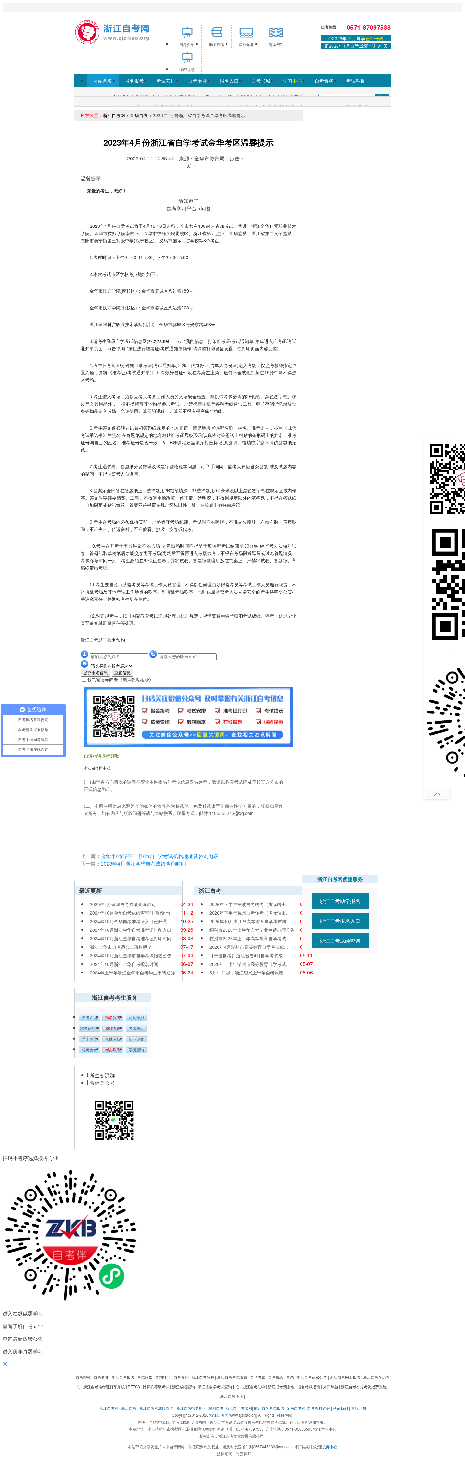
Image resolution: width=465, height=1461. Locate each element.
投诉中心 (329, 1446)
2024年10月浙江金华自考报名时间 (124, 964)
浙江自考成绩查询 (340, 940)
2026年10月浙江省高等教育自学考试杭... (249, 921)
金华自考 (139, 115)
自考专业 (197, 81)
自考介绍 (89, 1018)
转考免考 (89, 1050)
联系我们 (340, 1408)
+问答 (204, 208)
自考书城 (260, 81)
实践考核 (113, 1039)
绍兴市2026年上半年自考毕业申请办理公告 (252, 930)
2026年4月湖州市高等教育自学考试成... (248, 947)
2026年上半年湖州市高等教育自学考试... (249, 964)
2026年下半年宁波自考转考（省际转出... (249, 904)
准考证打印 (89, 1028)
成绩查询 (113, 1028)
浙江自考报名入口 (340, 920)
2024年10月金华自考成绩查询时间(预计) (130, 913)
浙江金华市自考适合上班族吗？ (121, 947)
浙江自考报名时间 (191, 1408)
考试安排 (166, 81)
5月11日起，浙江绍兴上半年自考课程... (248, 972)
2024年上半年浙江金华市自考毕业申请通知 (132, 972)
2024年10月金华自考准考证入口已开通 (128, 921)
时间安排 (136, 1018)
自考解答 (324, 81)
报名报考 (134, 81)
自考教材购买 (318, 1408)
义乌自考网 (295, 1408)
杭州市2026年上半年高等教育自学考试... (249, 938)
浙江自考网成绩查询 (156, 1408)
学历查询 (136, 1050)
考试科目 (355, 81)
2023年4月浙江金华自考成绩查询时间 (143, 863)
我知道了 (188, 200)
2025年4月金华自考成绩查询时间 (123, 904)
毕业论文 (136, 1039)
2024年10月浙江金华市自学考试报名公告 (130, 955)
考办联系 (113, 1050)
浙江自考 (128, 1408)
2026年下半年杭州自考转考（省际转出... (249, 913)
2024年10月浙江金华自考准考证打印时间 (130, 938)
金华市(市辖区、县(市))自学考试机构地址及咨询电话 (160, 856)
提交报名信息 (95, 672)
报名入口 (229, 81)
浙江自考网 (114, 115)
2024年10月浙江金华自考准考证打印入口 (130, 930)
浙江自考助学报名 (340, 901)
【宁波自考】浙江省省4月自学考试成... (248, 955)
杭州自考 (216, 1408)
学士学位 (89, 1039)
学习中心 (292, 81)
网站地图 (358, 1408)
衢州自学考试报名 (269, 1408)
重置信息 (122, 672)
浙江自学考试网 (239, 1408)
